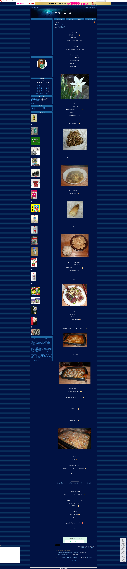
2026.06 (33, 109)
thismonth (41, 93)
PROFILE (39, 7)
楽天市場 (124, 0)
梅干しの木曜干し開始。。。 (64, 554)
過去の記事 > (91, 19)
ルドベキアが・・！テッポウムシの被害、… (68, 557)
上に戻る (123, 561)
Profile (42, 56)
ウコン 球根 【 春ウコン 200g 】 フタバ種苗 (39, 338)
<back (37, 93)
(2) (62, 24)
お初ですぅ (59, 24)
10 (37, 87)
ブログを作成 (120, 0)
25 (39, 90)
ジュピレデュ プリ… (36, 98)
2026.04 (43, 108)
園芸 (14, 0)
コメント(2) (83, 547)
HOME (32, 7)
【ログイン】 (94, 7)
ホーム (123, 541)
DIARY (35, 7)
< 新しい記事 (59, 19)
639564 (93, 5)
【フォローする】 (87, 7)
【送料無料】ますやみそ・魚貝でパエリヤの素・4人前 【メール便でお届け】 (75, 483)
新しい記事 (123, 553)
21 (46, 88)
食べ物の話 (61, 27)
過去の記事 (123, 549)
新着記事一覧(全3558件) (75, 19)
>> (111, 0)
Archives (41, 105)
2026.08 (33, 107)
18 (39, 88)
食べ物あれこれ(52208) (62, 26)
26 (41, 90)
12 (41, 87)
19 (41, 88)
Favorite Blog (42, 96)
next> (47, 93)
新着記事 (123, 557)
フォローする (123, 545)
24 (37, 90)
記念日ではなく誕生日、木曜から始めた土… (68, 552)
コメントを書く (90, 547)
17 (37, 88)
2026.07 (33, 108)
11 (39, 87)
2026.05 (43, 107)
